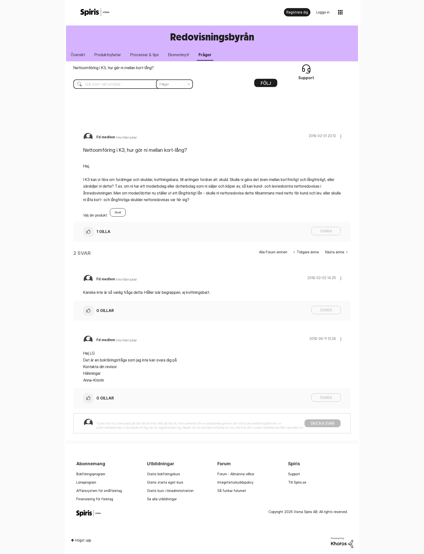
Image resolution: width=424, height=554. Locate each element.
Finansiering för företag (94, 499)
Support (294, 474)
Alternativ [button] (265, 84)
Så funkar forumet (231, 491)
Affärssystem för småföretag (99, 491)
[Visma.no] (94, 12)
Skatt (118, 212)
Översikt (78, 54)
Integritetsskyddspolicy (235, 482)
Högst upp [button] (83, 540)
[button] (341, 136)
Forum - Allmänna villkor (235, 474)
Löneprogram (86, 482)
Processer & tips (144, 54)
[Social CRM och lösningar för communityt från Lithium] (342, 542)
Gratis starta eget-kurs (165, 482)
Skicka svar (322, 423)
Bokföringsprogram (90, 474)
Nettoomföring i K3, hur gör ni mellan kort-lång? (113, 67)
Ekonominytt (178, 54)
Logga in (323, 12)
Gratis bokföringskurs (163, 474)
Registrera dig (297, 12)
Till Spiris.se (297, 482)
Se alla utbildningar (162, 499)
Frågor (205, 54)
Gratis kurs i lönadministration (170, 491)
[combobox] (129, 84)
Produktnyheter (107, 54)
